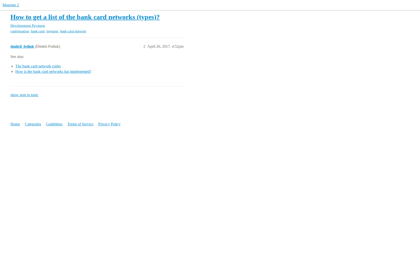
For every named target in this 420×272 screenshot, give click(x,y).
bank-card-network (73, 31)
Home (15, 124)
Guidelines (54, 124)
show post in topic (24, 95)
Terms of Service (80, 124)
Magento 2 (10, 5)
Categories (33, 124)
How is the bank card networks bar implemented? (53, 71)
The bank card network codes (38, 66)
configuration (19, 31)
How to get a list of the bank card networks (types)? (85, 17)
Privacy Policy (109, 124)
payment (52, 31)
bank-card (37, 31)
